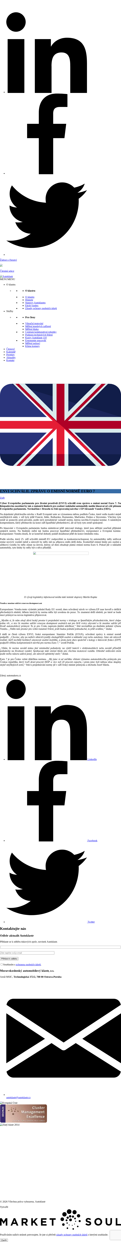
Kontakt (10, 360)
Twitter (91, 922)
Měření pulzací (32, 343)
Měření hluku (32, 329)
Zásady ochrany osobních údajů (41, 308)
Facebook (92, 840)
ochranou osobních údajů (28, 964)
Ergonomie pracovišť (35, 340)
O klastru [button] (10, 284)
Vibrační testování (34, 323)
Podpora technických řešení (39, 334)
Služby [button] (9, 311)
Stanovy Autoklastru (35, 302)
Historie (29, 299)
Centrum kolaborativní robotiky (41, 332)
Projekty (10, 354)
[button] (7, 279)
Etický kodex (31, 305)
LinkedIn (92, 759)
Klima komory (32, 346)
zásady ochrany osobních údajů (71, 1234)
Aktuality (11, 357)
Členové (10, 349)
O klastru (29, 297)
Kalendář (10, 351)
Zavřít (4, 1240)
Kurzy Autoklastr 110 (36, 337)
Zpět (2, 497)
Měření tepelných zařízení (38, 326)
